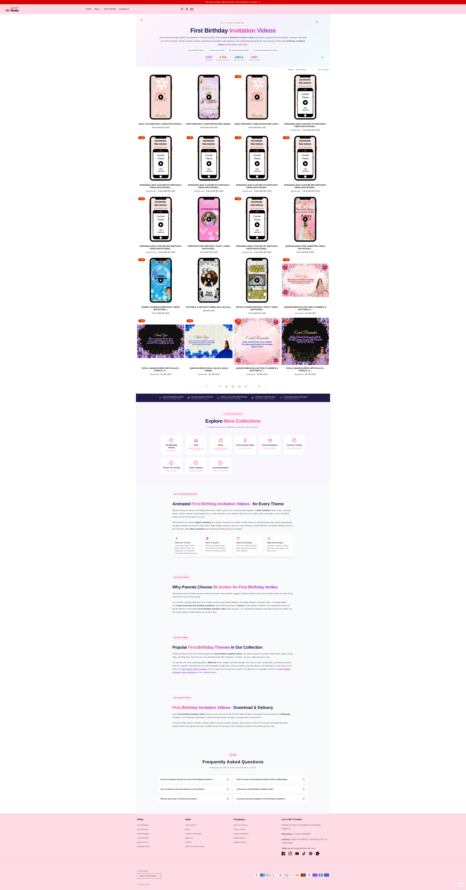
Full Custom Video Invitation (194, 669)
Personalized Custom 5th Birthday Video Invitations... (209, 186)
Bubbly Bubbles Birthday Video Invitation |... (161, 308)
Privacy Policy (239, 829)
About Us (189, 838)
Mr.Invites (146, 884)
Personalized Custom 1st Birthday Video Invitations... (257, 247)
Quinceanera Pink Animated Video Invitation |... (305, 247)
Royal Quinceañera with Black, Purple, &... (161, 369)
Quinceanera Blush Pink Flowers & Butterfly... (305, 308)
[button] (97, 9)
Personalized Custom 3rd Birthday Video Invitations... (305, 186)
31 (246, 386)
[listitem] (171, 444)
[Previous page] (200, 386)
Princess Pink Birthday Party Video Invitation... (209, 247)
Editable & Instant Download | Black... (209, 307)
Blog (187, 829)
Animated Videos (197, 50)
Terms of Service (240, 825)
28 (226, 386)
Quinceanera (142, 842)
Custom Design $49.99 (240, 50)
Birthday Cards (143, 846)
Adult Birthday (143, 834)
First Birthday (142, 825)
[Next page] (265, 386)
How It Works (190, 825)
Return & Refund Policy (195, 846)
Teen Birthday (143, 838)
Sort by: (291, 70)
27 (220, 386)
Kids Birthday (142, 829)
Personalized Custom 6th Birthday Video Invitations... (161, 186)
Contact (188, 842)
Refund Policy (239, 838)
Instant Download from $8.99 (266, 50)
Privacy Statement (241, 834)
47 (259, 386)
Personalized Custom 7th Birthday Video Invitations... (305, 125)
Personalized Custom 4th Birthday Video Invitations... (257, 186)
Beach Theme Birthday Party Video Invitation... (257, 308)
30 (239, 386)
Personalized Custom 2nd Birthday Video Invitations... (161, 247)
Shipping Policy (239, 842)
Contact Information (193, 834)
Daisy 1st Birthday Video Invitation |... (161, 124)
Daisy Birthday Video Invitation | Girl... (257, 124)
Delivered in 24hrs (218, 50)
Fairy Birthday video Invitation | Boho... (209, 124)
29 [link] (233, 386)
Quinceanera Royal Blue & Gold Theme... (209, 369)
